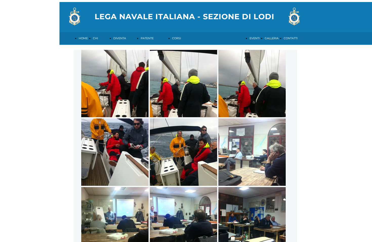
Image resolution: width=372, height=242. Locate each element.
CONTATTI (291, 38)
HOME (83, 38)
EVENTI (255, 38)
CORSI (176, 38)
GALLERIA (272, 38)
